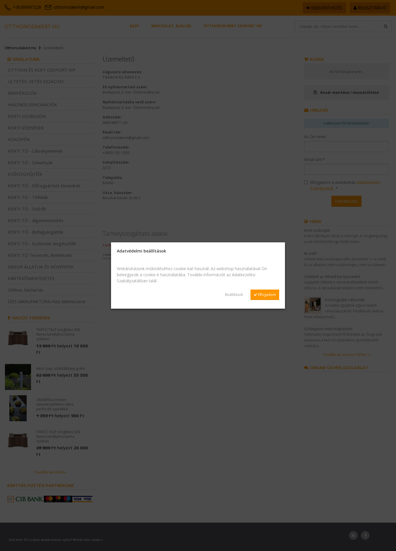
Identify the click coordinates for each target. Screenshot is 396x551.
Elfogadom (266, 294)
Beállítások (234, 294)
